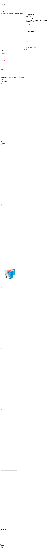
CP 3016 (2, 141)
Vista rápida (2, 140)
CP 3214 (2, 202)
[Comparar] (4, 140)
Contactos (27, 540)
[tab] (25, 49)
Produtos (27, 536)
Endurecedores (30, 14)
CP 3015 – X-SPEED (5, 284)
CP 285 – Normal (4, 529)
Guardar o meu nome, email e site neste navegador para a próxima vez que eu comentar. (13, 77)
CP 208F (2, 263)
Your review (3, 60)
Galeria (27, 539)
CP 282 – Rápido (4, 407)
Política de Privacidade (42, 540)
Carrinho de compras (41, 539)
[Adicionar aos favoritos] (6, 140)
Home (27, 14)
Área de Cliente (41, 536)
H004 (2, 468)
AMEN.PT (19, 543)
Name (2, 69)
